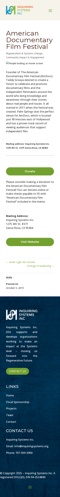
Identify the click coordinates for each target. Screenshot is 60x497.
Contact (11, 422)
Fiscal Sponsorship (17, 402)
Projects (11, 408)
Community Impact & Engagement (25, 57)
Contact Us (17, 371)
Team (9, 415)
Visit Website (30, 241)
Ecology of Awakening (40, 265)
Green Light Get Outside (20, 262)
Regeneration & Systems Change (24, 53)
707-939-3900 (24, 453)
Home (10, 395)
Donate (30, 171)
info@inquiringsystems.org (31, 446)
